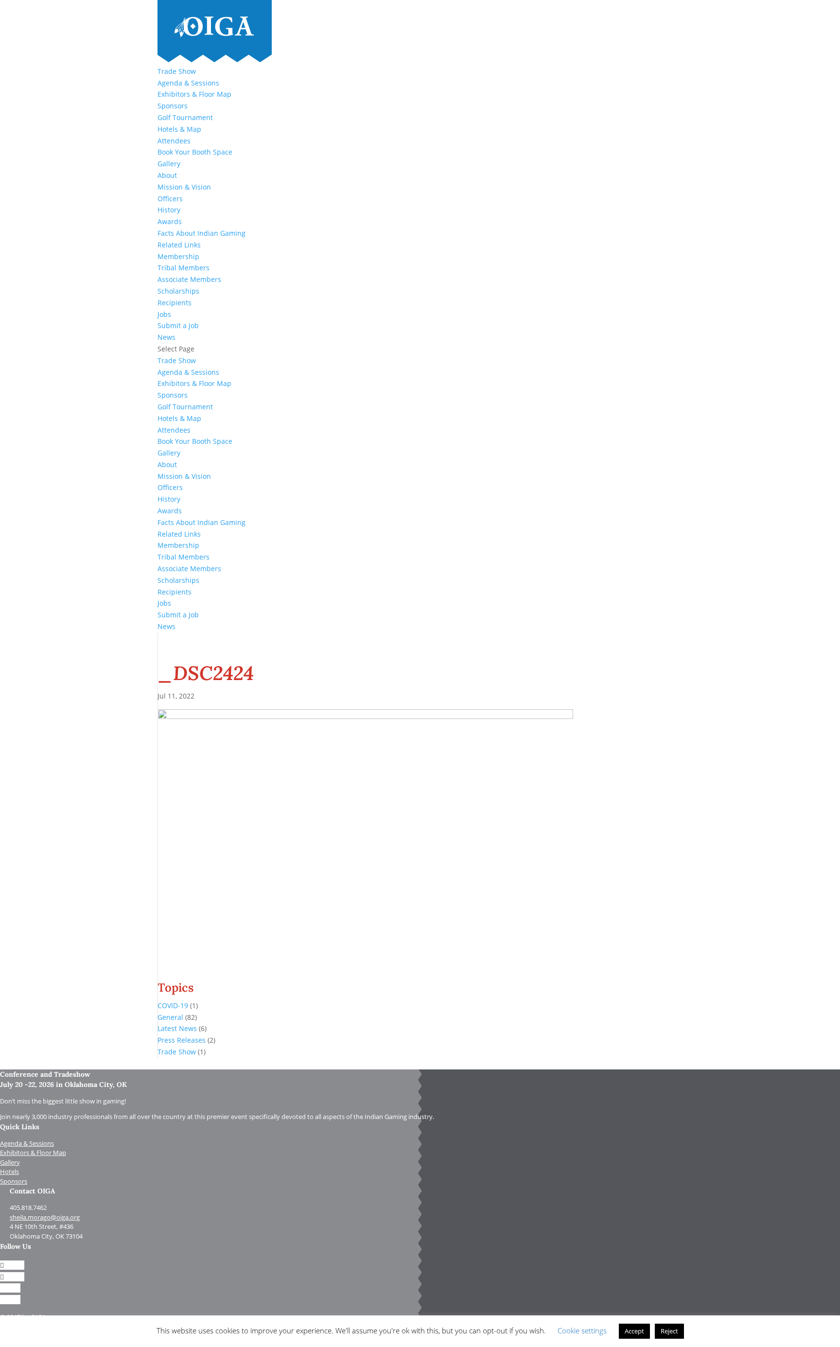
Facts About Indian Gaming (201, 233)
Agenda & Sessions (188, 82)
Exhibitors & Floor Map (194, 94)
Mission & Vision (184, 187)
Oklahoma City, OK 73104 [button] (46, 1236)
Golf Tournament (185, 117)
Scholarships (178, 291)
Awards (170, 221)
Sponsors (173, 105)
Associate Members (189, 279)
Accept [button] (634, 1331)
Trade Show (177, 71)
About (167, 175)
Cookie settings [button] (582, 1330)
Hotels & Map (179, 129)
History (169, 209)
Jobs (164, 314)
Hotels (9, 1171)
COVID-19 (173, 1005)
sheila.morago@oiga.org (45, 1217)
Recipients (175, 302)
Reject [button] (669, 1331)
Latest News (177, 1028)
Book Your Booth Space (195, 152)
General (170, 1017)
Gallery (169, 163)
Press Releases (182, 1040)
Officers (170, 198)
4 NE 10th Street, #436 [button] (41, 1226)
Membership (178, 256)
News (166, 337)
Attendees (174, 140)
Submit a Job (178, 325)
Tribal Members (184, 267)
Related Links (179, 244)
